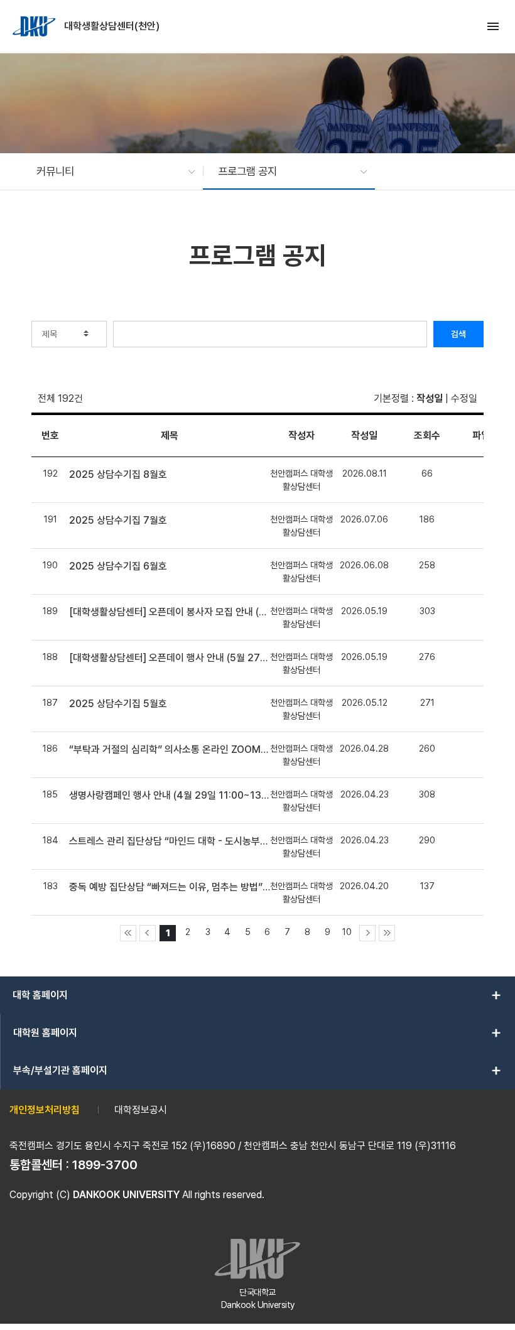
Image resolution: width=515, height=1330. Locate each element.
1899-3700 (105, 1164)
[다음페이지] (367, 933)
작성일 (429, 398)
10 (347, 931)
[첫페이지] (128, 933)
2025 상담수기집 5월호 (118, 704)
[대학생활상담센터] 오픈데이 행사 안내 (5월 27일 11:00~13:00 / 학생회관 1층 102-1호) (169, 658)
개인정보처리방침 (44, 1110)
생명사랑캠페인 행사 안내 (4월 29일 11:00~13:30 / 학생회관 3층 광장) (169, 795)
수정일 (464, 398)
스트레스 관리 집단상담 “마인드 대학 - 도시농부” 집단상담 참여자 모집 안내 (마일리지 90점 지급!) (169, 841)
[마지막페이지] (387, 933)
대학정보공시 (140, 1110)
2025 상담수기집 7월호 (118, 520)
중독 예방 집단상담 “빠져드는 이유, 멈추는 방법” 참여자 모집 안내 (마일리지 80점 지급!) (169, 887)
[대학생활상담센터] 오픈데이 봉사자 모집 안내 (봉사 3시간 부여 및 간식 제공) (169, 612)
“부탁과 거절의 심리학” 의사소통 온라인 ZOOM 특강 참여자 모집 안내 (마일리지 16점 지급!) (169, 749)
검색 (458, 334)
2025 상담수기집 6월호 (118, 566)
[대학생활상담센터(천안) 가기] (35, 26)
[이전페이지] (147, 933)
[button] (109, 171)
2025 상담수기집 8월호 (118, 474)
